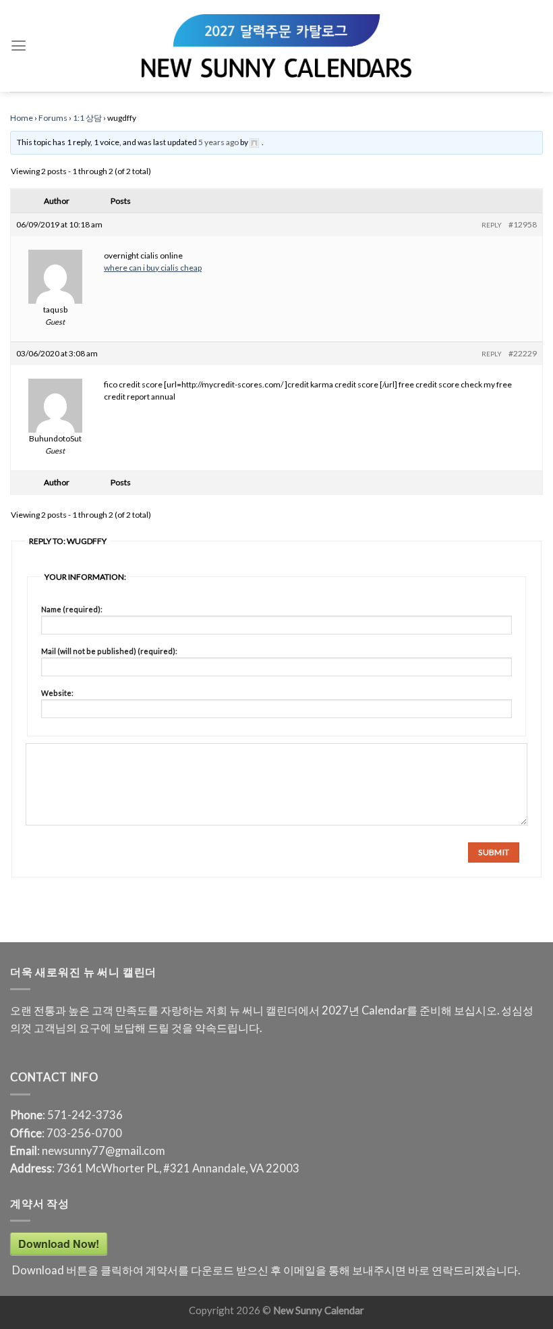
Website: (57, 692)
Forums (52, 118)
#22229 (522, 353)
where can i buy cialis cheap (153, 268)
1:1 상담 (87, 118)
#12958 (522, 224)
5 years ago (218, 142)
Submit (493, 852)
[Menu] (18, 46)
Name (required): (72, 609)
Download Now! (58, 1243)
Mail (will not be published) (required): (109, 651)
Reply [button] (492, 225)
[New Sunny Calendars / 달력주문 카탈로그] (276, 46)
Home (21, 118)
